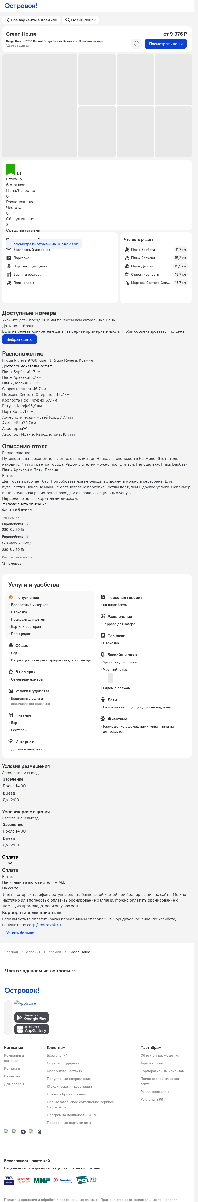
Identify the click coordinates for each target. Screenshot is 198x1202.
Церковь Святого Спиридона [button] (29, 394)
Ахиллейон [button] (12, 422)
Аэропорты (12, 428)
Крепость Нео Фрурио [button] (23, 400)
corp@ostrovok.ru (44, 924)
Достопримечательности (25, 365)
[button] (39, 105)
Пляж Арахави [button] (15, 377)
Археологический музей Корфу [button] (31, 417)
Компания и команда (14, 1058)
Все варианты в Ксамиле (34, 19)
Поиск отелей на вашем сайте (161, 1081)
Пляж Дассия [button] (14, 382)
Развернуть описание (26, 503)
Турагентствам (152, 1063)
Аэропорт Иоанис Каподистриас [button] (32, 434)
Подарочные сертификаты (69, 1122)
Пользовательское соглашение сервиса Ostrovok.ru (80, 1104)
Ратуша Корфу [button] (15, 405)
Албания (33, 952)
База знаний (57, 1055)
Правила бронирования (66, 1094)
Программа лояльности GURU (72, 1115)
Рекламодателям (155, 1091)
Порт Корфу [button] (13, 411)
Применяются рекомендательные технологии (138, 1199)
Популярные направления (69, 1078)
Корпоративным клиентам (163, 1071)
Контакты (12, 1068)
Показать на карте (91, 41)
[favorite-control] (136, 44)
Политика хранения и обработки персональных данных (50, 1199)
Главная (11, 952)
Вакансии (12, 1076)
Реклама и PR (152, 1099)
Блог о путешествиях (64, 1071)
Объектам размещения (160, 1055)
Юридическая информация (69, 1086)
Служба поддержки (63, 1063)
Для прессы (14, 1084)
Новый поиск (83, 19)
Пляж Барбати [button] (15, 371)
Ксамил (54, 952)
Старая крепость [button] (18, 388)
